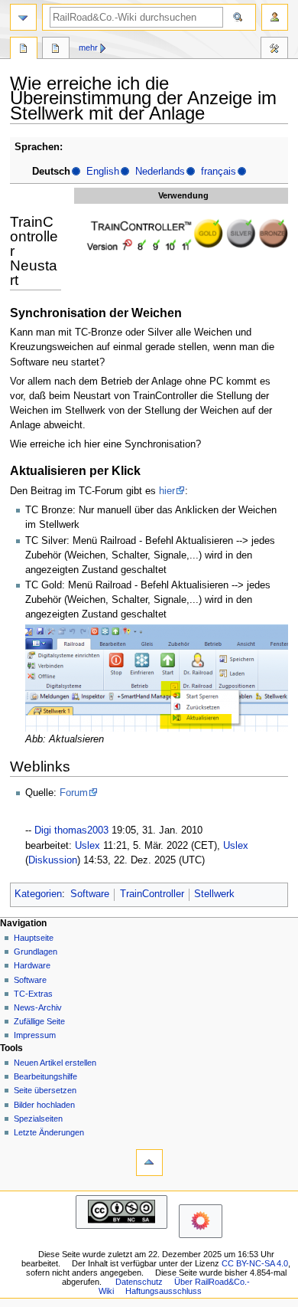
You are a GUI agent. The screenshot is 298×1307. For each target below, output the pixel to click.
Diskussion (52, 860)
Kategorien (38, 894)
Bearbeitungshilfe (45, 1076)
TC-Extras (33, 993)
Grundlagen (35, 951)
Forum (74, 793)
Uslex (87, 845)
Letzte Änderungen (49, 1132)
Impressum (35, 1035)
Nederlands (160, 171)
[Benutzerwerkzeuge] (274, 17)
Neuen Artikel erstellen (55, 1062)
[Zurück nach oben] (149, 1162)
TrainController (152, 894)
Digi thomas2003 (71, 830)
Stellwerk (214, 894)
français (218, 171)
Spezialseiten (38, 1118)
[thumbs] (183, 234)
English (102, 171)
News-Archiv (38, 1007)
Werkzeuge (274, 50)
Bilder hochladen (44, 1104)
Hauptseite (33, 937)
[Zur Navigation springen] (23, 17)
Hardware (32, 965)
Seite (24, 50)
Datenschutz (139, 1281)
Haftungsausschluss (163, 1291)
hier (167, 491)
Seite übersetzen (45, 1090)
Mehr (88, 47)
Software (89, 894)
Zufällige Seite (39, 1021)
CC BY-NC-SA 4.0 (255, 1263)
